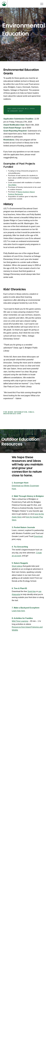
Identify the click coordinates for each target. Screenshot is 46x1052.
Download (38, 536)
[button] (41, 4)
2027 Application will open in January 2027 (21, 110)
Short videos (17, 566)
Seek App (32, 591)
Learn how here (18, 611)
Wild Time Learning (20, 621)
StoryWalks (12, 185)
